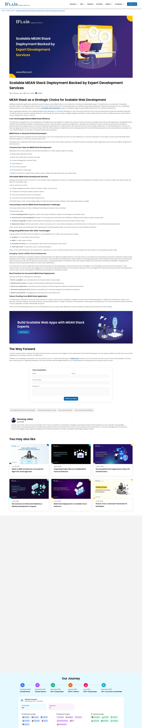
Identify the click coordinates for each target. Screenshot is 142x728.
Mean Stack (11, 11)
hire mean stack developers (84, 410)
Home (4, 11)
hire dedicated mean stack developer (23, 410)
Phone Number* (37, 380)
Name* (34, 373)
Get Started (24, 332)
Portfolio (99, 4)
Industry (90, 4)
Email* (73, 373)
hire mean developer (65, 410)
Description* (36, 386)
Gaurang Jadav (25, 419)
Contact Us (132, 4)
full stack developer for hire (47, 410)
